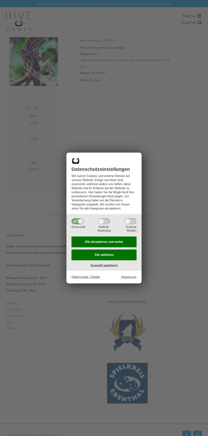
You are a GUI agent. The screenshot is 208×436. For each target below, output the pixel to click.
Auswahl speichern (104, 265)
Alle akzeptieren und (104, 241)
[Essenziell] (78, 221)
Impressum (128, 277)
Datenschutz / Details (86, 277)
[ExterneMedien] (130, 221)
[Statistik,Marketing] (104, 221)
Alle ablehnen (104, 254)
